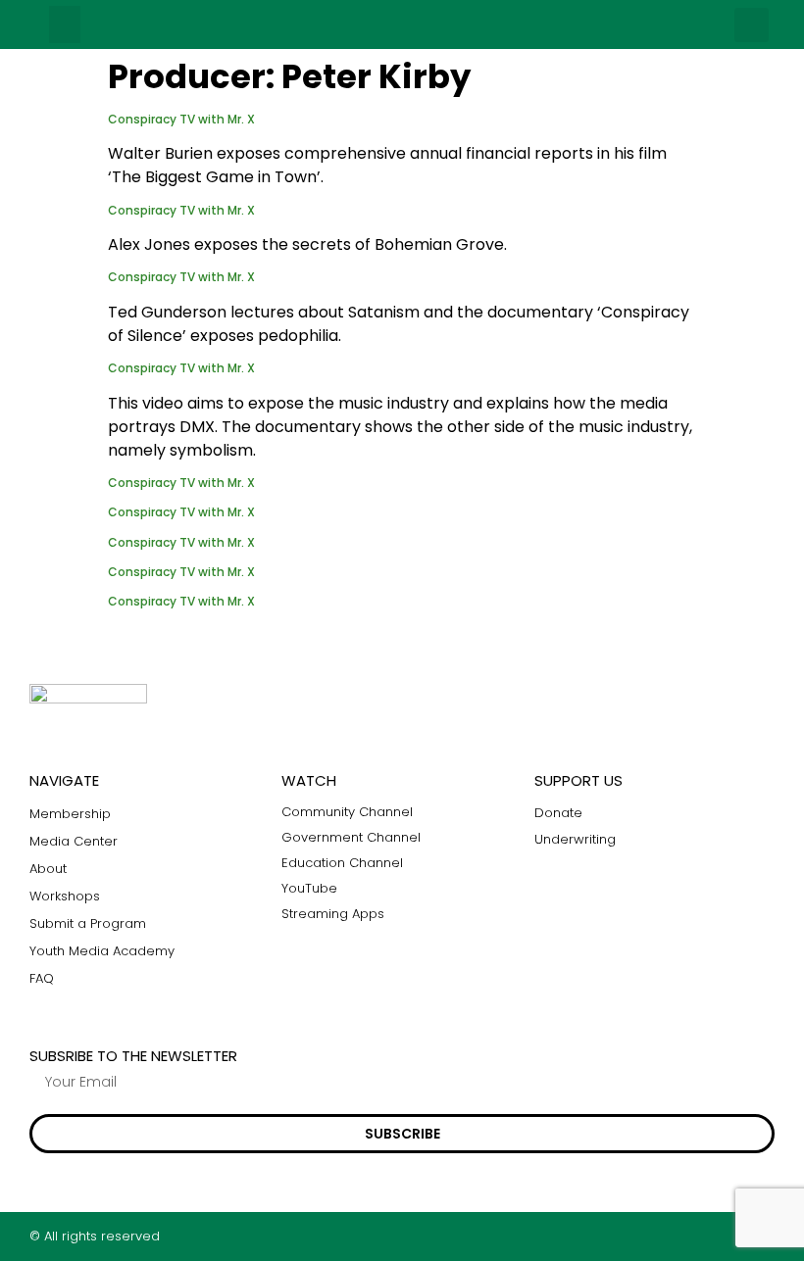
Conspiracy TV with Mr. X (181, 119)
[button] (64, 24)
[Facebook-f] (690, 1236)
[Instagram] (729, 1236)
